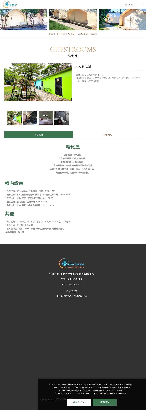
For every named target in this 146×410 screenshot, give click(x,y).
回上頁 (94, 34)
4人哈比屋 (83, 34)
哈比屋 (71, 34)
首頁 (51, 34)
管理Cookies (79, 402)
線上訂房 (129, 4)
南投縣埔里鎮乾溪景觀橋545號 (78, 274)
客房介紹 (60, 34)
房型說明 (38, 135)
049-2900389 (75, 279)
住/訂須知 (107, 135)
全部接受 (104, 402)
